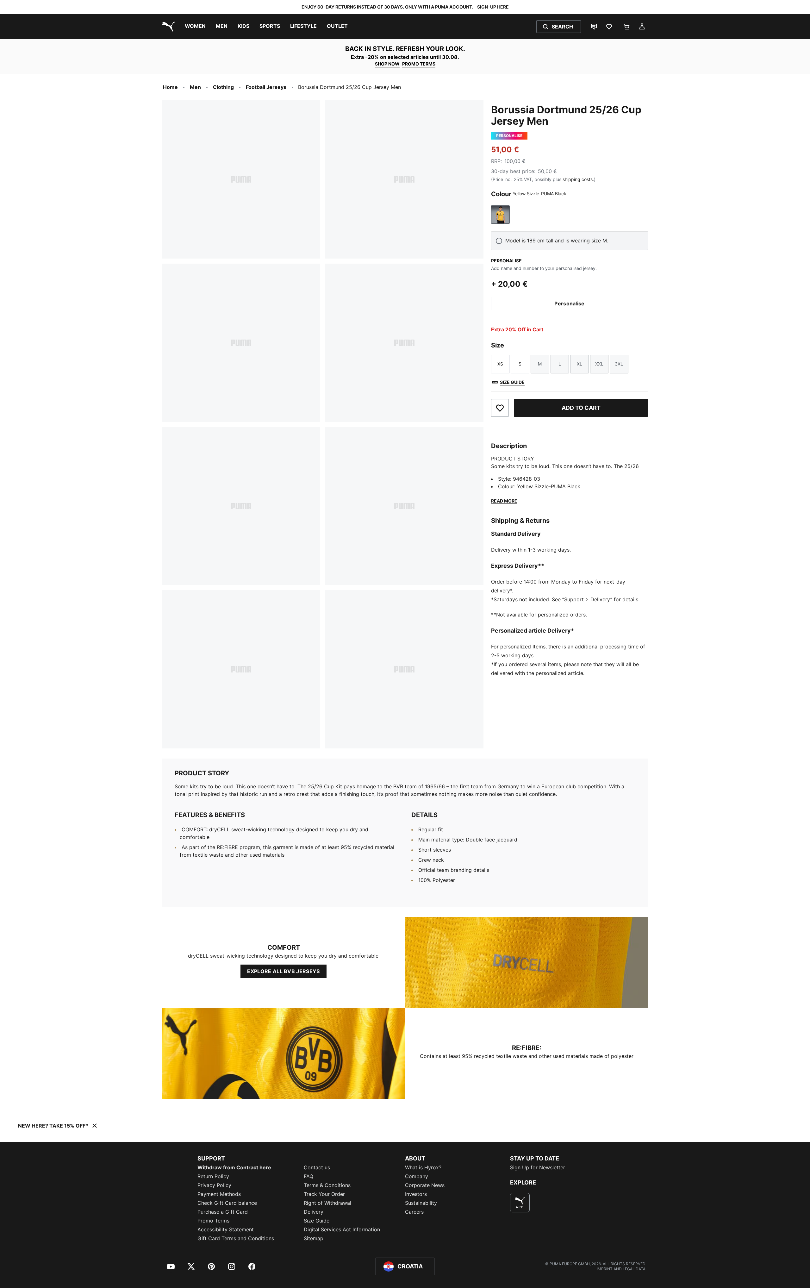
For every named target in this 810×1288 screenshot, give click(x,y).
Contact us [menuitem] (317, 1167)
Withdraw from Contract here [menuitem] (234, 1167)
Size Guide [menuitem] (316, 1220)
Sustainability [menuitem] (421, 1203)
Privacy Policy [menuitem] (214, 1185)
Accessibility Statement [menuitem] (225, 1229)
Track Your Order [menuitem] (324, 1194)
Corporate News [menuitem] (425, 1185)
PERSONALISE (506, 260)
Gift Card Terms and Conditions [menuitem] (235, 1238)
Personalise (569, 303)
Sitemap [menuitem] (313, 1238)
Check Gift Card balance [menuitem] (227, 1203)
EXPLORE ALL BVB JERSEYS (283, 971)
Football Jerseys (266, 87)
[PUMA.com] (167, 26)
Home (170, 87)
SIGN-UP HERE (493, 6)
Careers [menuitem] (414, 1212)
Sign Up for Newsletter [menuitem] (537, 1167)
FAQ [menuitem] (308, 1176)
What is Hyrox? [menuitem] (423, 1167)
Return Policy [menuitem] (213, 1176)
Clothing (223, 87)
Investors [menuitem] (416, 1194)
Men (195, 87)
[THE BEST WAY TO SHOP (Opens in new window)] (520, 1202)
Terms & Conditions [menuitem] (327, 1185)
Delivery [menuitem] (313, 1212)
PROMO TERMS (418, 63)
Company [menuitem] (416, 1176)
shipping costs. (578, 179)
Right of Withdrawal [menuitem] (327, 1203)
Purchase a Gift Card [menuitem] (222, 1212)
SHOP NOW (387, 63)
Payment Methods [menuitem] (219, 1194)
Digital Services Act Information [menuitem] (342, 1229)
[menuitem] (195, 26)
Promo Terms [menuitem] (213, 1220)
